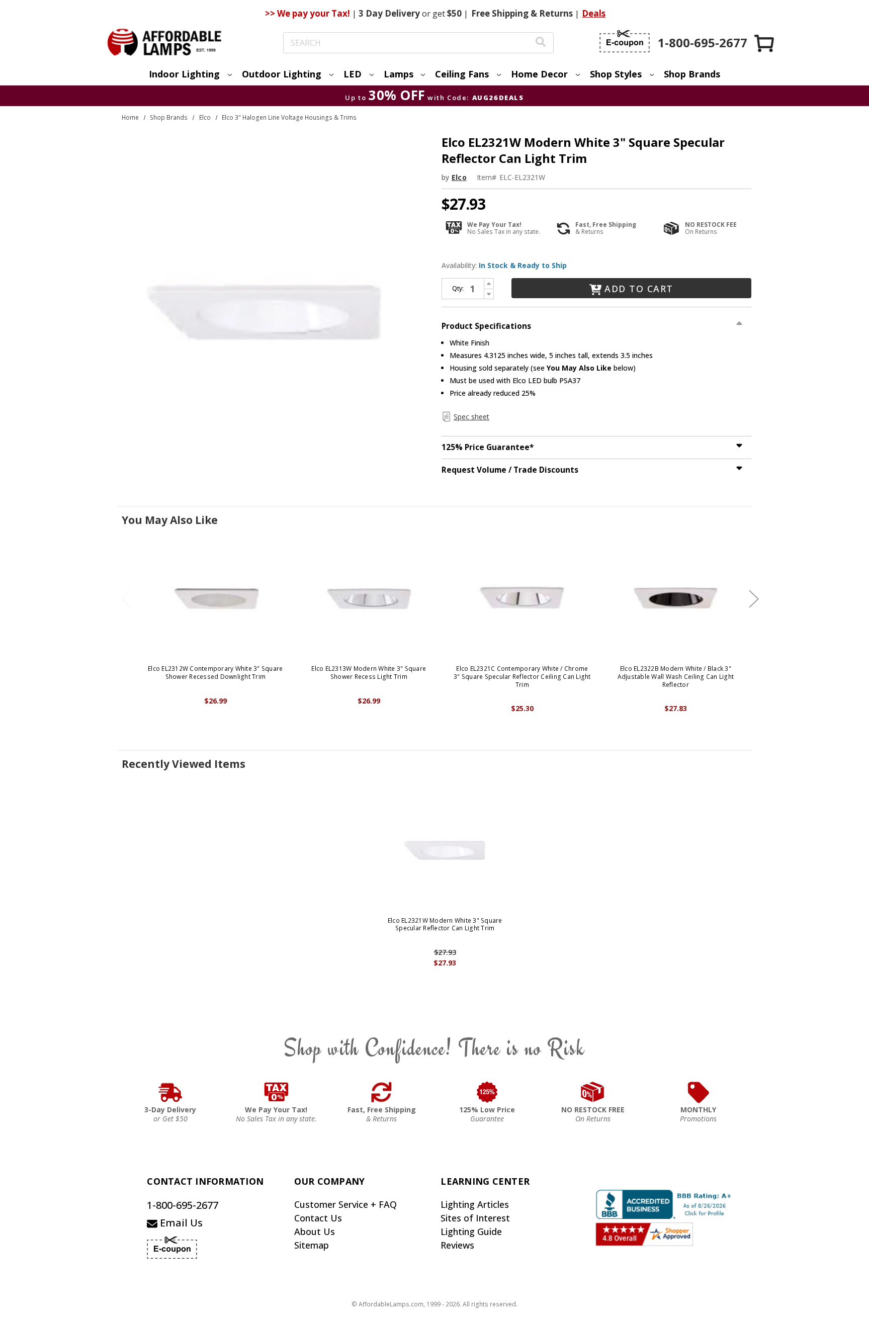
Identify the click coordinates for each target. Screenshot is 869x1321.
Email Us (180, 1222)
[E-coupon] (624, 41)
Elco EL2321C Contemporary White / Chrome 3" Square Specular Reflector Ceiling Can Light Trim (522, 676)
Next (754, 599)
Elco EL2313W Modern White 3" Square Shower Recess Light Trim (368, 672)
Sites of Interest (475, 1218)
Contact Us (318, 1218)
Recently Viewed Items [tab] (183, 764)
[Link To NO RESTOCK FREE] (593, 1092)
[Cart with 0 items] (765, 43)
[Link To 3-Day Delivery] (170, 1092)
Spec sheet (471, 416)
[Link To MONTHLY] (698, 1092)
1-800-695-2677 (182, 1205)
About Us (314, 1231)
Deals (593, 13)
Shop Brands (692, 74)
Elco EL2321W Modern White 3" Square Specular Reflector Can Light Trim (445, 924)
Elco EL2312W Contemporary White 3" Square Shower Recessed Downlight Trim (215, 672)
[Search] (541, 43)
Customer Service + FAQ (345, 1204)
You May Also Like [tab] (170, 520)
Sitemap (311, 1245)
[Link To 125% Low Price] (487, 1092)
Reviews (457, 1245)
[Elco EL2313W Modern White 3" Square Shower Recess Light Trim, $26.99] (369, 598)
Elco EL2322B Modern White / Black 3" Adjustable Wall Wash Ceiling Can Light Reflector (676, 676)
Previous (126, 599)
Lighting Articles (475, 1204)
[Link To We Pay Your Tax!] (276, 1092)
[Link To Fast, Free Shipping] (381, 1092)
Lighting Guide (471, 1231)
